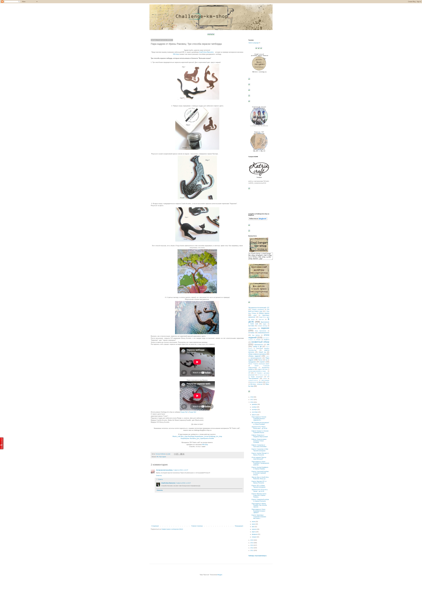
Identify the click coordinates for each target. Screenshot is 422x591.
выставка (251, 326)
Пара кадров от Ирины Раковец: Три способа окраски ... (259, 505)
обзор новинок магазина (257, 354)
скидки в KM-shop (262, 369)
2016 (252, 402)
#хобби (211, 438)
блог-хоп (261, 319)
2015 (252, 540)
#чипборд (191, 436)
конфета (266, 339)
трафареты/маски (253, 380)
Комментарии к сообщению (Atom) (172, 529)
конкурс (258, 339)
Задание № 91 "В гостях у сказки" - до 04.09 (260, 490)
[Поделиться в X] (179, 454)
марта (254, 532)
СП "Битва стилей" (262, 375)
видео (264, 324)
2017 (252, 399)
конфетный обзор (260, 342)
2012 (252, 548)
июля (254, 521)
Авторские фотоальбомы (164, 470)
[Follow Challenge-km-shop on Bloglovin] (257, 220)
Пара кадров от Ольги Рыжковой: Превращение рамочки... (260, 463)
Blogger (219, 575)
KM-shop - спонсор (256, 384)
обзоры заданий (254, 356)
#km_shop (184, 436)
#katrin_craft (176, 436)
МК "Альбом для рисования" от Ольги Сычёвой (260, 423)
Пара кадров (162, 456)
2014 (252, 543)
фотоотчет (253, 382)
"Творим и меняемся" (257, 309)
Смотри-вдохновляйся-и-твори (257, 371)
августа (254, 414)
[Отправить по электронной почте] (175, 454)
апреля (254, 529)
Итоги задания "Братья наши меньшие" (259, 458)
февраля (255, 534)
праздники (252, 362)
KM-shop (176, 54)
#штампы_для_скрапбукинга (199, 438)
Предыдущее (239, 526)
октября (254, 409)
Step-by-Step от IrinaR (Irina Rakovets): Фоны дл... (260, 478)
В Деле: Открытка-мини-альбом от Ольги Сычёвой (259, 441)
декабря (254, 404)
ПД (266, 360)
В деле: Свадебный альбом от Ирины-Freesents (260, 500)
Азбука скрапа (264, 313)
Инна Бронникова (260, 330)
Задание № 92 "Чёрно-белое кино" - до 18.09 (259, 427)
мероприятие (258, 344)
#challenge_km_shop (215, 436)
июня (254, 524)
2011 (252, 550)
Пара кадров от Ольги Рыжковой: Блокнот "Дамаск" (258, 511)
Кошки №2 (184, 412)
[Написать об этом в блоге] (177, 454)
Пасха (260, 360)
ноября (254, 407)
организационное (256, 358)
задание (265, 328)
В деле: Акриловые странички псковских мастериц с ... (259, 516)
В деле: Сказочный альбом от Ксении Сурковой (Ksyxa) (260, 473)
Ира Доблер (256, 335)
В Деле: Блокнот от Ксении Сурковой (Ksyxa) (260, 431)
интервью (251, 332)
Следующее (155, 526)
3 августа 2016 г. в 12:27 (180, 470)
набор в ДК (257, 346)
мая (253, 526)
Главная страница (197, 526)
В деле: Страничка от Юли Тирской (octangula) (260, 449)
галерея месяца (262, 325)
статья (265, 378)
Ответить (159, 475)
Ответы (160, 479)
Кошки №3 (192, 412)
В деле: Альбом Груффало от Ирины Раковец (260, 468)
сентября (255, 412)
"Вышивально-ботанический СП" (258, 307)
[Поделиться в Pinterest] (183, 454)
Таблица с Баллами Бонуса (257, 556)
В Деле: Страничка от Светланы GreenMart (259, 445)
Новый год (262, 352)
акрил (255, 315)
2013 (252, 545)
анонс (253, 319)
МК (157, 456)
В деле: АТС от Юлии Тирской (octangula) (258, 486)
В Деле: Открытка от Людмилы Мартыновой (260, 435)
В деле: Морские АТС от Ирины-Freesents (259, 482)
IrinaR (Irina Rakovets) (206, 52)
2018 (252, 397)
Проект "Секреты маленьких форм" (258, 363)
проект (262, 362)
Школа (260, 382)
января (254, 537)
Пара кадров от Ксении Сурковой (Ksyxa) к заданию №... (259, 418)
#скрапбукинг (185, 438)
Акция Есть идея (264, 317)
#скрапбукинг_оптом (201, 436)
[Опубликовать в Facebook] (181, 454)
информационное (263, 332)
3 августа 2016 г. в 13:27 (183, 483)
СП (249, 373)
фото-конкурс (265, 380)
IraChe (267, 382)
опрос (267, 356)
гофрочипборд (252, 328)
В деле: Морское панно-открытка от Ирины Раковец (259, 495)
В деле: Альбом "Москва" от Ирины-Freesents (260, 454)
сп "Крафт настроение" (255, 376)
